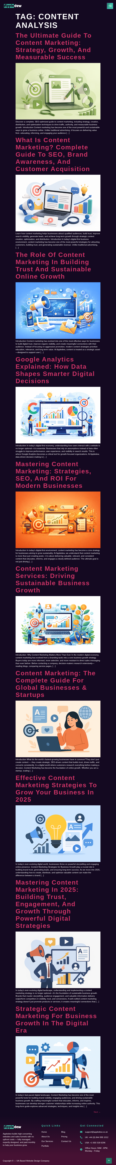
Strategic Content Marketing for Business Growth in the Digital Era (56, 1019)
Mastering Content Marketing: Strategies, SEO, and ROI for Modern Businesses (54, 474)
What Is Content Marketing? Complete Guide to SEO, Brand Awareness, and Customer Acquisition (53, 154)
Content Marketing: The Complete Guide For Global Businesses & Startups (56, 684)
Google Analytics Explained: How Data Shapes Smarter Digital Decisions (55, 370)
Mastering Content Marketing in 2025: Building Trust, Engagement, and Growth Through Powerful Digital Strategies (47, 904)
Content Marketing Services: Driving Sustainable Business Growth (53, 579)
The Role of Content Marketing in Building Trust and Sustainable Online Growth (53, 265)
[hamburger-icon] (110, 6)
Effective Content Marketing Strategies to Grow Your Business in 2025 (56, 788)
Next (97, 1112)
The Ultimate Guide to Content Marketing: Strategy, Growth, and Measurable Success (54, 46)
